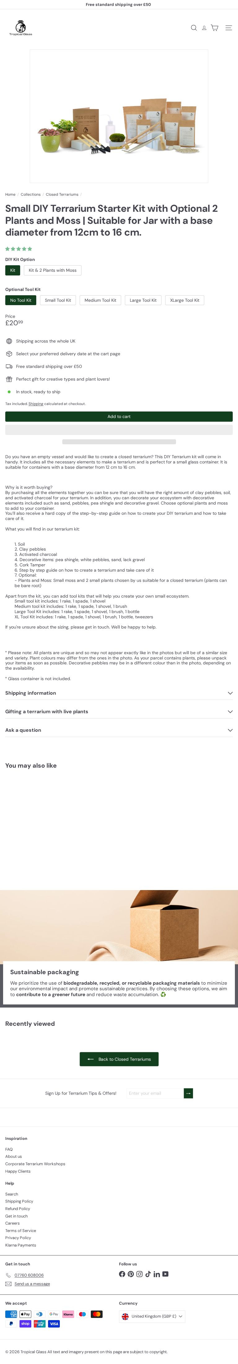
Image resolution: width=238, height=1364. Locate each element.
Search (11, 1194)
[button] (19, 249)
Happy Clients (18, 1171)
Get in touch (16, 1216)
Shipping (36, 403)
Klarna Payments (20, 1245)
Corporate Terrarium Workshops (35, 1163)
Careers (12, 1223)
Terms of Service (20, 1230)
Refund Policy (17, 1208)
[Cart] (214, 28)
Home (10, 194)
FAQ (9, 1149)
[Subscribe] (188, 1093)
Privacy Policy (18, 1237)
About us (13, 1156)
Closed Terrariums (62, 194)
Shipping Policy (19, 1201)
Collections (31, 194)
